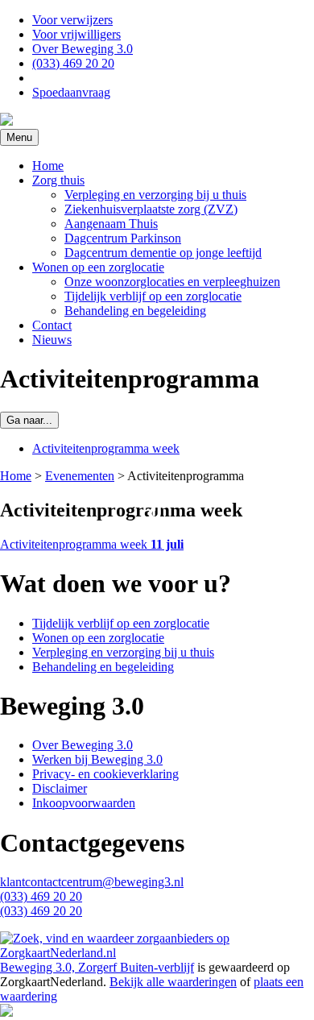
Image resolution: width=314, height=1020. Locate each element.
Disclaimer (59, 788)
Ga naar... (29, 420)
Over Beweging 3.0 (82, 49)
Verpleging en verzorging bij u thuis (155, 194)
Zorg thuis (58, 180)
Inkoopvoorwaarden (83, 803)
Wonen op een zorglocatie (98, 267)
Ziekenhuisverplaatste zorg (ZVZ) (151, 209)
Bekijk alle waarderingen (173, 982)
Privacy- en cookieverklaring (105, 774)
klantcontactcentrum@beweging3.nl (92, 882)
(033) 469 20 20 (73, 63)
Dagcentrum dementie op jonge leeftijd (163, 252)
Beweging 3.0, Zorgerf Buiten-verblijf (97, 967)
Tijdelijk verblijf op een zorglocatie (153, 296)
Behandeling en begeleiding (135, 310)
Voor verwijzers (72, 20)
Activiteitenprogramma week (106, 448)
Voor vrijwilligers (76, 34)
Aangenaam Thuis (111, 223)
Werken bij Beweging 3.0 (97, 759)
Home (48, 165)
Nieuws (52, 339)
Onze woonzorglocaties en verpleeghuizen (172, 281)
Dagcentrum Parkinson (122, 238)
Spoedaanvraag (71, 92)
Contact (52, 325)
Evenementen (79, 476)
